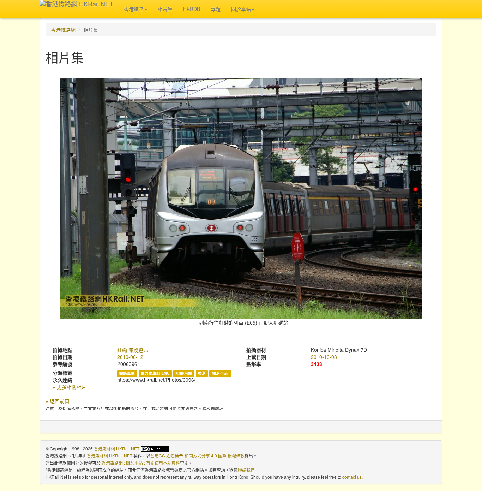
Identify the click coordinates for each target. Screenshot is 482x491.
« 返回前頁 (58, 400)
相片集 (165, 8)
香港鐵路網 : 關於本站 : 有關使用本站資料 (141, 463)
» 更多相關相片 (69, 386)
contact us (352, 477)
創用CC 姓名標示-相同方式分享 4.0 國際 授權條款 (197, 455)
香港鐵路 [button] (134, 8)
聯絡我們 (246, 470)
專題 (216, 8)
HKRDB (191, 8)
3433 (316, 363)
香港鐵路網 (63, 29)
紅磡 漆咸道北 (132, 349)
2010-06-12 (130, 356)
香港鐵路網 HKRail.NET (116, 448)
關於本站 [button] (241, 8)
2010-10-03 (324, 356)
